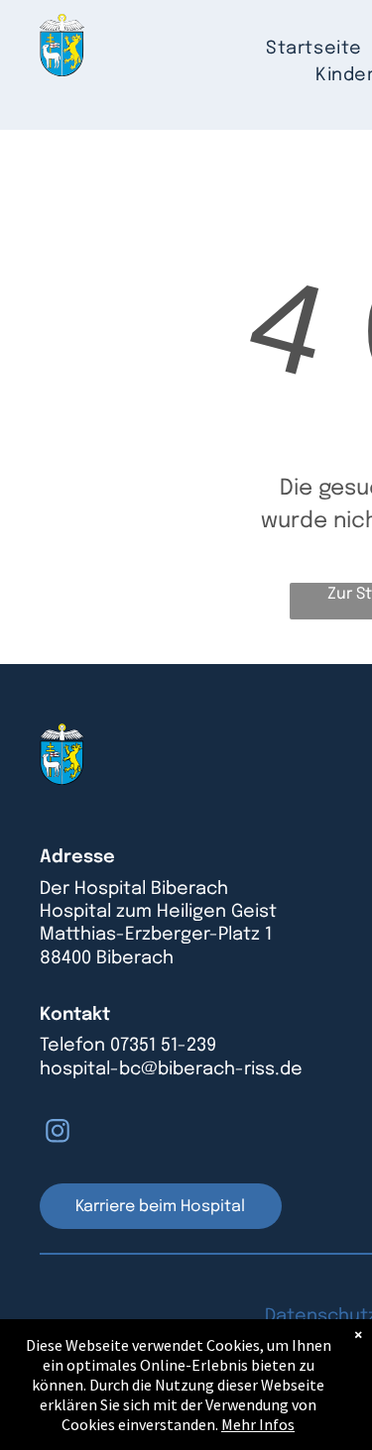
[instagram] (57, 1133)
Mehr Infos (258, 1424)
